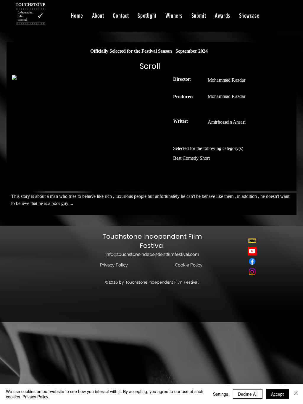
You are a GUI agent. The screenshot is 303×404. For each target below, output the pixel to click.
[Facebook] (252, 261)
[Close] (295, 394)
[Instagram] (252, 271)
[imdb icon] (252, 240)
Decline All (247, 394)
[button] (249, 15)
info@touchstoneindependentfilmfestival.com (152, 254)
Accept (277, 394)
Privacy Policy (35, 397)
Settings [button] (220, 394)
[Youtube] (252, 251)
